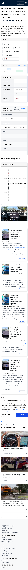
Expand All (14, 224)
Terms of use (4, 560)
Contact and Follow (6, 539)
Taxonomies (4, 555)
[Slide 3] (14, 219)
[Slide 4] (16, 219)
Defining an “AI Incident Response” (10, 527)
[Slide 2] (12, 219)
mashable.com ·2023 (16, 273)
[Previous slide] (3, 213)
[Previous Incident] (17, 21)
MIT (17, 98)
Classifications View (6, 553)
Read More (21, 258)
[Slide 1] (10, 219)
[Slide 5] (17, 219)
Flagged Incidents (6, 550)
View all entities (22, 65)
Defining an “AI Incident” (8, 525)
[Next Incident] (22, 21)
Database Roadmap (6, 528)
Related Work (5, 530)
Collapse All (22, 224)
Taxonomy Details (23, 109)
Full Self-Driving (21, 343)
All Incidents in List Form (8, 548)
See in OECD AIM (12, 59)
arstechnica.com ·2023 (8, 241)
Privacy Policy (5, 562)
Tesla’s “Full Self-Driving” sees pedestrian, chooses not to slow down (14, 213)
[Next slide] (25, 213)
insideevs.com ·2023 (8, 373)
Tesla (9, 69)
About (3, 537)
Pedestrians (19, 71)
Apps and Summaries (7, 541)
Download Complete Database (9, 532)
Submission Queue (6, 552)
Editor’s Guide (5, 543)
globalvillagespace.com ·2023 (10, 306)
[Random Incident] (19, 21)
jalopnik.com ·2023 (7, 338)
